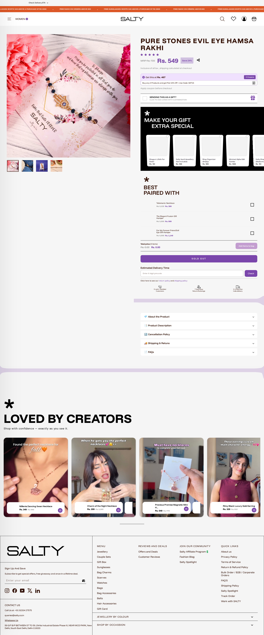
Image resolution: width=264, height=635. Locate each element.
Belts (100, 598)
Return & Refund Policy (234, 567)
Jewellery (102, 551)
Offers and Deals (148, 551)
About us (226, 551)
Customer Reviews (149, 556)
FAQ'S (224, 580)
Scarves (101, 577)
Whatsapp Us (11, 620)
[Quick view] (60, 510)
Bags (100, 587)
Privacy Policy (229, 556)
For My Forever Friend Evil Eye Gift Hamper (167, 231)
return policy (164, 281)
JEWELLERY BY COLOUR (113, 616)
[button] (150, 55)
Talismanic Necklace (165, 203)
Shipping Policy (230, 585)
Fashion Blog (187, 556)
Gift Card (102, 608)
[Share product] (198, 60)
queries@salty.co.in (14, 615)
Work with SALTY (231, 601)
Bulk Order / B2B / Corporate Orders (238, 574)
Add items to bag (246, 246)
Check (251, 273)
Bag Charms (104, 572)
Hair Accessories (106, 603)
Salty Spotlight (188, 561)
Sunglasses (103, 567)
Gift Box (101, 561)
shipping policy (180, 281)
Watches (102, 582)
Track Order (228, 595)
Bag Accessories (106, 593)
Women (20, 19)
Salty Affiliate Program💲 (194, 551)
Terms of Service (231, 561)
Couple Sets (104, 556)
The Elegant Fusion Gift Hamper (166, 217)
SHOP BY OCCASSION (111, 624)
